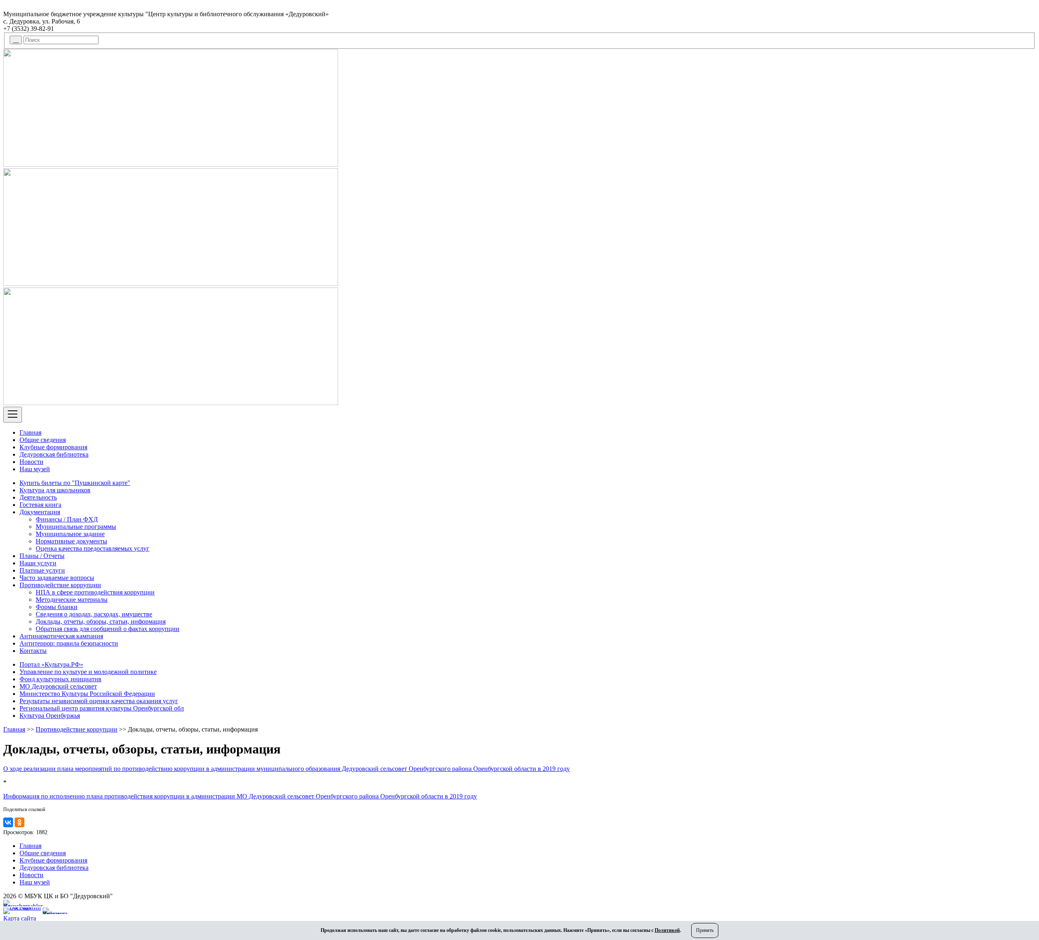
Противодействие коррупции (60, 585)
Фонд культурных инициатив (60, 679)
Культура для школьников (55, 490)
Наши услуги (37, 563)
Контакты (33, 650)
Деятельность (38, 497)
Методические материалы (72, 599)
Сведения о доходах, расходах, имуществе (94, 614)
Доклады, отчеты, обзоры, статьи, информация (101, 621)
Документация (39, 512)
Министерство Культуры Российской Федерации (87, 693)
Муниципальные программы (76, 526)
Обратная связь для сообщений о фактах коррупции (107, 628)
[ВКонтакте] (8, 822)
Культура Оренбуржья (49, 715)
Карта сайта (19, 918)
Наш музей (34, 469)
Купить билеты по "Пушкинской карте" (74, 482)
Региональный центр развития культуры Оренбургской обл (101, 708)
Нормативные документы (71, 541)
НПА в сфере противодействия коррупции (95, 592)
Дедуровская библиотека (53, 454)
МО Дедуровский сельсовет (58, 686)
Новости (31, 461)
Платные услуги (42, 570)
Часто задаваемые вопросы (56, 577)
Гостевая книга (40, 504)
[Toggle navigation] (12, 415)
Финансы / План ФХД (67, 519)
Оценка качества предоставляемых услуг (92, 548)
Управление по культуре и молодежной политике (88, 671)
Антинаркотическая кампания (61, 636)
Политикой (667, 930)
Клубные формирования (53, 447)
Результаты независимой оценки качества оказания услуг (98, 700)
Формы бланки (57, 606)
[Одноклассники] (19, 822)
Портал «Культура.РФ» (51, 664)
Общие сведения (42, 439)
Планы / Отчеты (42, 555)
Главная (30, 432)
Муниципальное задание (70, 533)
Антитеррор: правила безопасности (68, 643)
